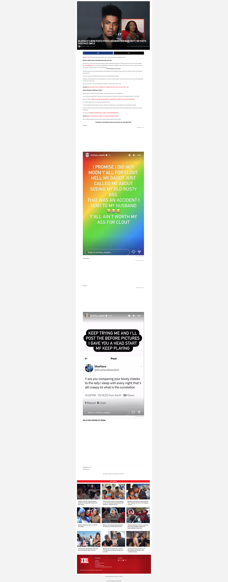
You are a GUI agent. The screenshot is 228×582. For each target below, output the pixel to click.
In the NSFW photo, (89, 65)
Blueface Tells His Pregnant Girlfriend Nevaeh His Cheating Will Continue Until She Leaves (87, 503)
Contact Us (97, 560)
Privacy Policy (97, 564)
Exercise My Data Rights (99, 565)
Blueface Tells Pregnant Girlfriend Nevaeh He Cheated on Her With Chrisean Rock (113, 525)
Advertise (97, 561)
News (89, 469)
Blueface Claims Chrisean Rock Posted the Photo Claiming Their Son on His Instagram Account (138, 503)
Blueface (85, 57)
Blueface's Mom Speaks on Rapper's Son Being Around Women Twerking (103, 116)
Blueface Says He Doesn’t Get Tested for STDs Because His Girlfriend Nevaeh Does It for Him (113, 550)
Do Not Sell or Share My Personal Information (103, 566)
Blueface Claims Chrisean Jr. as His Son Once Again (88, 525)
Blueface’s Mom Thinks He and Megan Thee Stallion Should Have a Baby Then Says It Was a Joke (108, 87)
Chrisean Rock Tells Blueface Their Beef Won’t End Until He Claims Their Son (88, 549)
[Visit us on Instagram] (119, 560)
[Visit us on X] (121, 560)
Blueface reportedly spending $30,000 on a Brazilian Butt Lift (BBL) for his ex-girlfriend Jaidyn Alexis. (113, 99)
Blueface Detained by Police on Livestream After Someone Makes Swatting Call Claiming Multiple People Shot (138, 526)
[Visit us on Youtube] (124, 560)
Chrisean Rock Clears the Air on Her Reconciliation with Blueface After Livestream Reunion (136, 550)
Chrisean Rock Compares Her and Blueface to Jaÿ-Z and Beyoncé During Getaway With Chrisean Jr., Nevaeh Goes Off (113, 503)
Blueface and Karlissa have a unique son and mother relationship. (104, 112)
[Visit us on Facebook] (126, 560)
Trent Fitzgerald (83, 46)
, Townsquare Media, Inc (90, 570)
